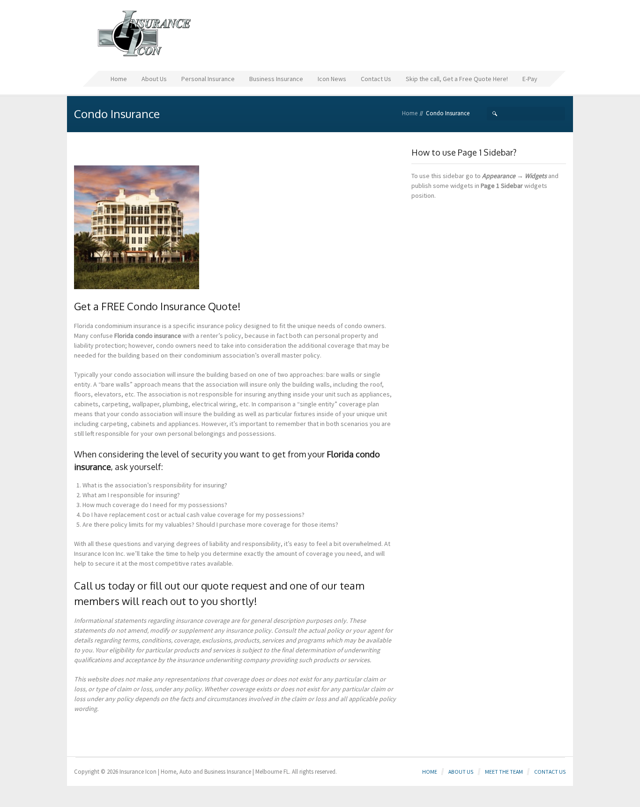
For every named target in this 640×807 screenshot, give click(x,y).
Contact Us (550, 771)
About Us (461, 771)
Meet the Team (504, 771)
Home (409, 113)
